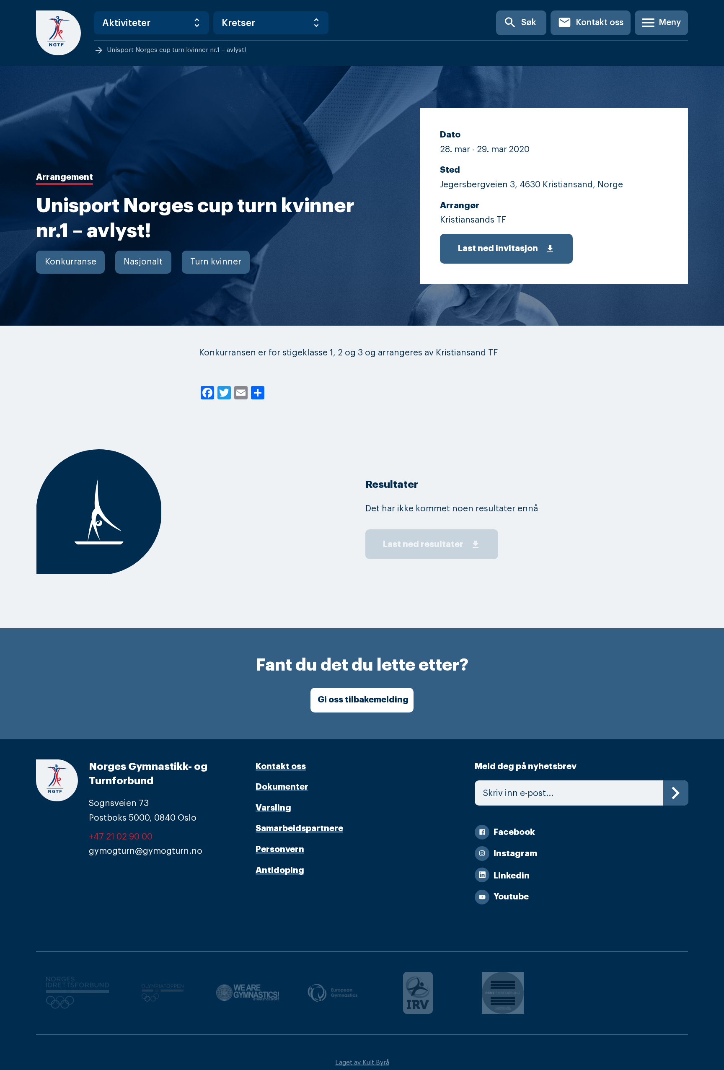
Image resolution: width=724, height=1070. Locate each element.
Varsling (273, 807)
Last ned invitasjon (506, 249)
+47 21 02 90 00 (121, 836)
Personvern (280, 849)
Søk (519, 22)
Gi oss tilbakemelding (363, 699)
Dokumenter (282, 786)
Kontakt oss (590, 22)
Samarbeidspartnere (299, 828)
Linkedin (512, 875)
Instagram (515, 853)
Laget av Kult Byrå (362, 1063)
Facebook (514, 832)
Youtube (511, 896)
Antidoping (280, 870)
